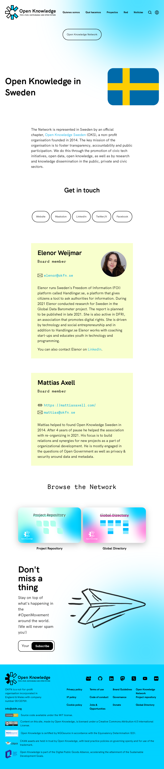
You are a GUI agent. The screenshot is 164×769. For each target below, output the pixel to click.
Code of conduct (99, 697)
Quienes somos (71, 12)
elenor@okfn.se (58, 275)
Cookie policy (74, 705)
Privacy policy (74, 689)
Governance (119, 697)
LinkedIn (81, 216)
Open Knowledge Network (82, 34)
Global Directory (145, 705)
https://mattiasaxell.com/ (70, 405)
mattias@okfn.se (59, 412)
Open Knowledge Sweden (65, 134)
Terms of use (97, 689)
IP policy (71, 697)
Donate (117, 705)
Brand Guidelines (122, 689)
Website (40, 216)
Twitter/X (101, 216)
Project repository (146, 697)
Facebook (122, 216)
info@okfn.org (13, 708)
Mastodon (61, 216)
